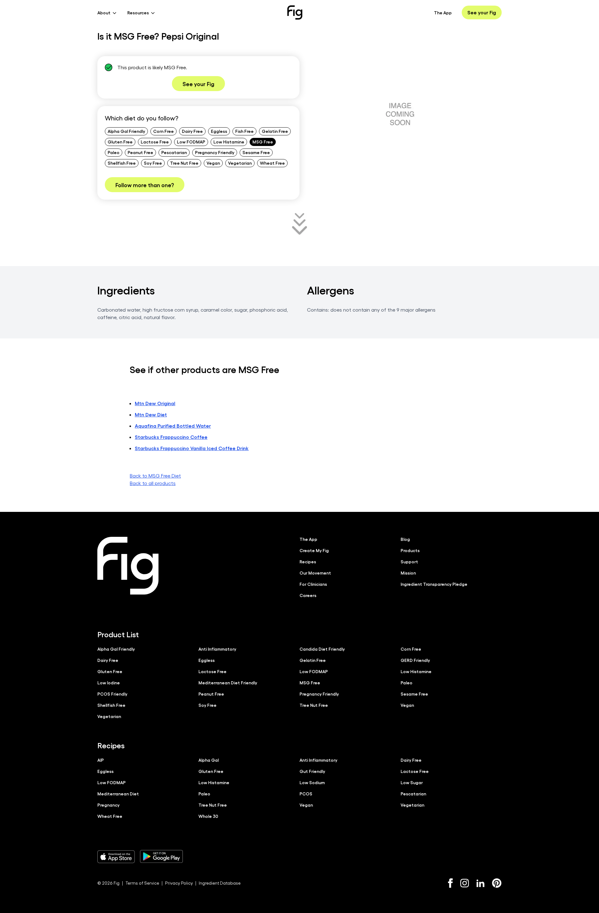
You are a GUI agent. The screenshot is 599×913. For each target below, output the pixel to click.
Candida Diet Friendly (322, 649)
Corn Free (163, 131)
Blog (405, 539)
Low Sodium (312, 782)
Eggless (219, 131)
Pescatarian (174, 152)
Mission (408, 573)
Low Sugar (412, 782)
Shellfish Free (122, 162)
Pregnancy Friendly (214, 152)
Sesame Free (256, 152)
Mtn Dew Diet (151, 414)
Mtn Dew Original (155, 403)
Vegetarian (240, 162)
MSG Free (262, 141)
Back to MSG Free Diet (155, 475)
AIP (100, 760)
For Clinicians (313, 584)
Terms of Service (142, 883)
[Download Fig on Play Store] (161, 856)
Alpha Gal (208, 760)
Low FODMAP (191, 141)
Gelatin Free (275, 131)
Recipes (308, 561)
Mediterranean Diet (118, 793)
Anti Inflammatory (217, 649)
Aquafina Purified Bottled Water (173, 426)
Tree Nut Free (184, 162)
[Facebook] (450, 883)
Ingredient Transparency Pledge (434, 584)
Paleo (113, 152)
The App (443, 12)
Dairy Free (192, 131)
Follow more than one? (144, 184)
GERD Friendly (415, 660)
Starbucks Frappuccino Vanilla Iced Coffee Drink (192, 448)
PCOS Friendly (112, 694)
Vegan (213, 162)
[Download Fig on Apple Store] (116, 856)
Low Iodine (108, 682)
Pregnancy (108, 805)
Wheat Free (272, 162)
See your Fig (481, 12)
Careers (308, 595)
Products (410, 550)
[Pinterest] (497, 883)
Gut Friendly (312, 771)
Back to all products (153, 483)
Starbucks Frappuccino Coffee (171, 437)
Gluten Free (120, 141)
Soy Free (153, 162)
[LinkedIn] (480, 883)
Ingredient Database (220, 883)
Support (409, 561)
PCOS (306, 793)
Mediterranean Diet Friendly (227, 682)
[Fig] (294, 12)
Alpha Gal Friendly (126, 131)
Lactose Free (155, 141)
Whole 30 (208, 816)
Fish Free (244, 131)
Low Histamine (228, 141)
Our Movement (315, 573)
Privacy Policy (179, 883)
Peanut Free (140, 152)
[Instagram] (464, 883)
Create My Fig (314, 550)
